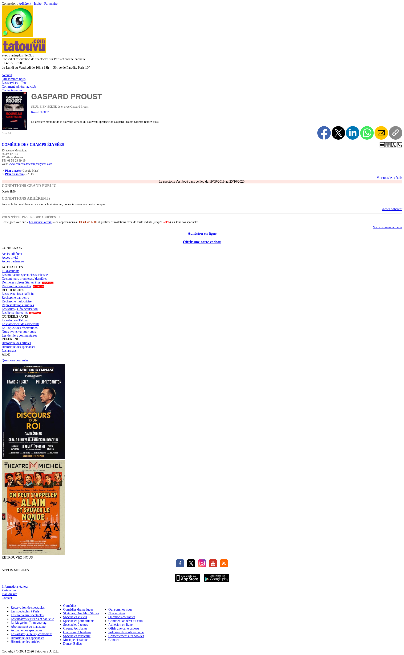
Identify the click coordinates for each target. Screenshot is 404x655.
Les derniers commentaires (19, 335)
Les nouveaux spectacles (27, 615)
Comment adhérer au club (19, 86)
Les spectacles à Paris (25, 611)
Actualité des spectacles (26, 630)
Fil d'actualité (10, 271)
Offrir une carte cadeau (202, 242)
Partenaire (50, 3)
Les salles (8, 309)
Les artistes (9, 350)
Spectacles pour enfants (78, 621)
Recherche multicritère (17, 301)
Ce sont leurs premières (17, 278)
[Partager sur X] (338, 133)
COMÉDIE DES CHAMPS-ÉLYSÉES (33, 144)
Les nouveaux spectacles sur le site (25, 275)
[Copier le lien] (395, 133)
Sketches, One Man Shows (81, 613)
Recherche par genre (15, 297)
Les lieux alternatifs (15, 312)
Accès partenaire (13, 261)
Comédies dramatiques (78, 609)
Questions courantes (15, 360)
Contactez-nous (12, 90)
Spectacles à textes (75, 624)
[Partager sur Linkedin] (352, 133)
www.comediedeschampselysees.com (30, 164)
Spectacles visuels (75, 617)
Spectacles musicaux (76, 636)
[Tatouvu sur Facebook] (180, 566)
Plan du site (9, 594)
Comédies (69, 605)
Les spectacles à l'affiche (18, 293)
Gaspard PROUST (40, 112)
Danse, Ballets (72, 643)
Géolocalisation (27, 309)
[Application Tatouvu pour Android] (216, 582)
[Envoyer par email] (381, 133)
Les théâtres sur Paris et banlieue (32, 619)
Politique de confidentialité (126, 632)
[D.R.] (14, 129)
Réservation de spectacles (28, 607)
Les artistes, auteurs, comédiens (31, 634)
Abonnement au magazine (28, 626)
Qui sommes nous (13, 79)
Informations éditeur (15, 586)
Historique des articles (16, 343)
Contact (7, 598)
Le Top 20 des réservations (19, 328)
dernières (41, 278)
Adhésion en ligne (202, 233)
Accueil (7, 75)
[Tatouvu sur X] (190, 566)
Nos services (116, 613)
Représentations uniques (18, 305)
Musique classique (75, 640)
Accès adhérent (392, 209)
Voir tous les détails (389, 177)
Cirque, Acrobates (75, 628)
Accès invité (10, 257)
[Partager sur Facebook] (324, 133)
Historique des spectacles (18, 347)
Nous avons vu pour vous (19, 331)
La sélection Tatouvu (15, 320)
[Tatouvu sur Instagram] (201, 566)
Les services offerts (14, 82)
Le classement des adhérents (20, 324)
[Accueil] (17, 36)
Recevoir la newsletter (16, 286)
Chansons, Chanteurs (77, 632)
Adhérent (25, 3)
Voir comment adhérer (387, 227)
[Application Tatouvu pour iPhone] (187, 582)
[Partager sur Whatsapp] (367, 133)
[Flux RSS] (223, 566)
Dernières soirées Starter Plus (21, 282)
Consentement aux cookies (126, 636)
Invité (37, 3)
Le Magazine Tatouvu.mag (29, 622)
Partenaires (9, 590)
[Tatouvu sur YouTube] (212, 566)
